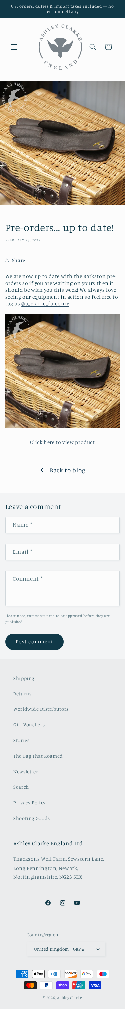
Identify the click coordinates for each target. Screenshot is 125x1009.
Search (21, 787)
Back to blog (68, 470)
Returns (22, 693)
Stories (21, 740)
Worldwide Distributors (41, 709)
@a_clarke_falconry (45, 303)
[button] (14, 46)
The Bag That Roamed (38, 756)
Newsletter (25, 771)
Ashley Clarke (69, 997)
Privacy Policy (29, 802)
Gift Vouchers (29, 724)
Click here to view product (62, 442)
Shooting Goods (31, 818)
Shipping (23, 678)
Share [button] (18, 260)
